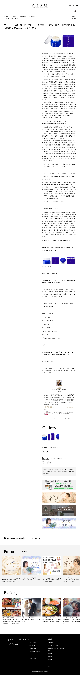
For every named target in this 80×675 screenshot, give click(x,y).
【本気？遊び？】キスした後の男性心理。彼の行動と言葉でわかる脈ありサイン (64, 621)
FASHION (20, 11)
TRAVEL (59, 11)
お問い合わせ (51, 642)
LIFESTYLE (37, 11)
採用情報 (50, 660)
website (69, 407)
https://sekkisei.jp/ (64, 240)
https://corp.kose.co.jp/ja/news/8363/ (54, 123)
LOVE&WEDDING (66, 617)
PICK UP (12, 11)
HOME (5, 21)
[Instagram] (45, 407)
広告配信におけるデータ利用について (56, 649)
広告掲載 (50, 656)
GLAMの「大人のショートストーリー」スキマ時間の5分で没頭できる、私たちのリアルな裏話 (64, 579)
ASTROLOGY (24, 617)
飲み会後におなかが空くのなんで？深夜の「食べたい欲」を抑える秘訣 (44, 620)
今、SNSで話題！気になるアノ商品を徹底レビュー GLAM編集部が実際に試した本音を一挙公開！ (44, 579)
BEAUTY (28, 11)
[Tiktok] (54, 407)
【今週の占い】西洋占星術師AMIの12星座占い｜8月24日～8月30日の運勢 (24, 578)
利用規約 (50, 653)
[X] (48, 407)
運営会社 (50, 639)
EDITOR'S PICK (45, 617)
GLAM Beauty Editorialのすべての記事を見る (59, 418)
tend (49, 666)
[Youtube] (51, 407)
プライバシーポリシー (53, 645)
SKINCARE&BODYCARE (20, 21)
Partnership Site (52, 663)
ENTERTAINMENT (48, 11)
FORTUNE (68, 11)
